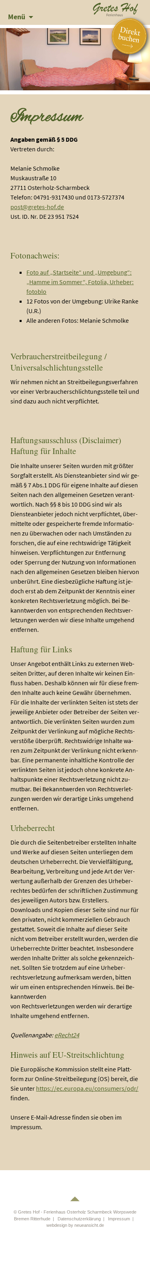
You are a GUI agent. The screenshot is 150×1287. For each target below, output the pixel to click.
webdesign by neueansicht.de (75, 1225)
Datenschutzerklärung (79, 1218)
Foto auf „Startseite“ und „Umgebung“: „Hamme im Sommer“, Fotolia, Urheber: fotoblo (80, 281)
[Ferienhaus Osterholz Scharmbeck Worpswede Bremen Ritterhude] (115, 8)
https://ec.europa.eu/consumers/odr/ (87, 1088)
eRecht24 (66, 1035)
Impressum (119, 1218)
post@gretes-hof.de (37, 207)
